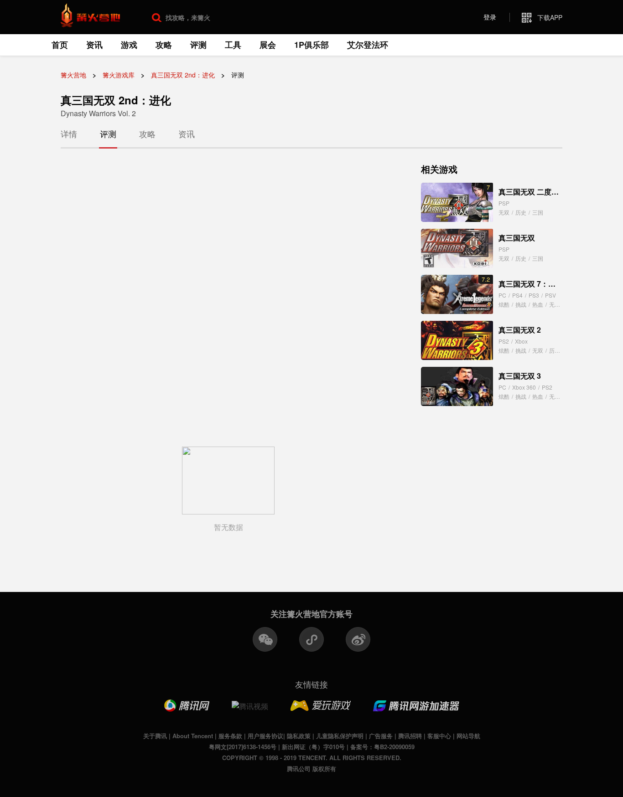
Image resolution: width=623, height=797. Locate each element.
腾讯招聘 (410, 735)
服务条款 (230, 735)
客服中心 (439, 735)
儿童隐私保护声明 (339, 735)
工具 (233, 45)
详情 (69, 133)
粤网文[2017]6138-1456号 (242, 746)
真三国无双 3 (519, 375)
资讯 (94, 45)
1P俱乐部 (311, 45)
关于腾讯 (155, 735)
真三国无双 (516, 237)
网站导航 (468, 735)
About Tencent (192, 735)
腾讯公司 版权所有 (311, 768)
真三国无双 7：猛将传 (534, 283)
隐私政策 (299, 735)
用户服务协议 (265, 735)
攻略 (164, 45)
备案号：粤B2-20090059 (382, 746)
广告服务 (381, 735)
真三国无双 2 (519, 329)
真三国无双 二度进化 (532, 191)
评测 (198, 45)
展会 (268, 45)
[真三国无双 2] (457, 340)
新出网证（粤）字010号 (313, 746)
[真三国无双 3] (457, 386)
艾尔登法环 (367, 45)
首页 (60, 45)
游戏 (129, 45)
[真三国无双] (457, 248)
